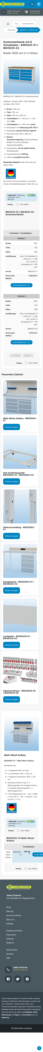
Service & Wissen (13, 915)
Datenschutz (12, 950)
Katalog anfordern (14, 931)
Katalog (9, 923)
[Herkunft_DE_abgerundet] (11, 174)
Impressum (11, 935)
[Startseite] (6, 23)
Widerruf (10, 943)
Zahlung (9, 939)
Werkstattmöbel (28, 24)
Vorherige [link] (16, 355)
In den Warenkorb (19, 285)
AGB (8, 958)
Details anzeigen (11, 427)
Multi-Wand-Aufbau (8, 854)
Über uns (10, 919)
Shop (16, 24)
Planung (9, 911)
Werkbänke (11, 30)
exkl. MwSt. (24, 204)
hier (36, 184)
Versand (9, 954)
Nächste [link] (27, 355)
